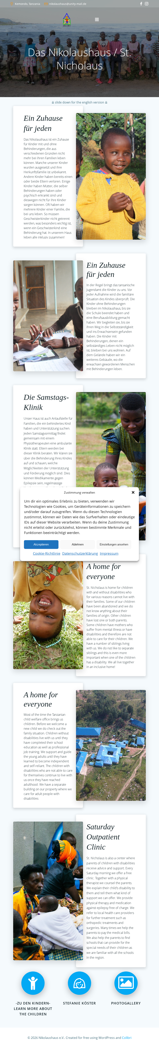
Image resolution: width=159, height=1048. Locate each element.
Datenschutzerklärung (80, 553)
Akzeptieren (41, 544)
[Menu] (97, 19)
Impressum (109, 553)
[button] (133, 492)
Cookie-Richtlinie (46, 553)
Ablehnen (78, 544)
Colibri (126, 1038)
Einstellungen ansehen (114, 544)
